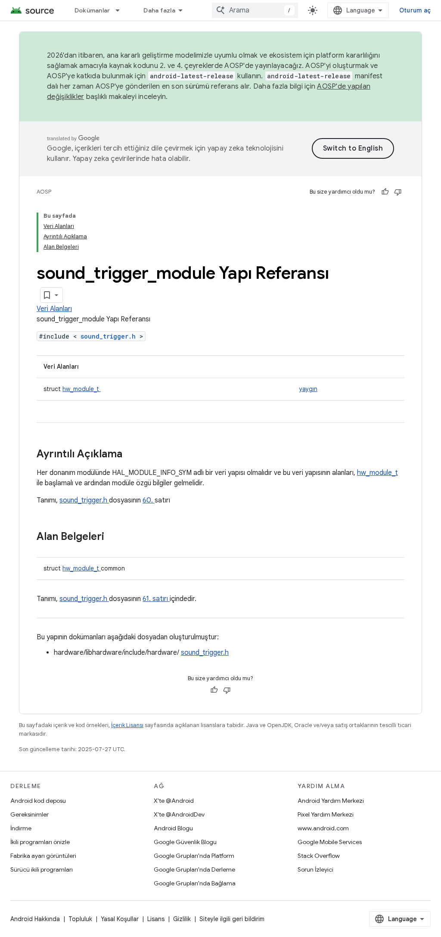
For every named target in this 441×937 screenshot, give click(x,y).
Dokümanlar (92, 10)
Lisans (156, 918)
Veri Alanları (54, 309)
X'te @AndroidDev (179, 814)
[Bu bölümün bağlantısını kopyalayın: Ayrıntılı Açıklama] (133, 455)
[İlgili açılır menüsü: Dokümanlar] (121, 10)
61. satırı (156, 599)
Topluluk (80, 918)
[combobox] (255, 10)
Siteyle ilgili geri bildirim (231, 918)
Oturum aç (415, 10)
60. (149, 500)
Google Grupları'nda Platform (194, 856)
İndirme (20, 828)
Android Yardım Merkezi (331, 800)
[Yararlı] (385, 191)
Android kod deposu (38, 800)
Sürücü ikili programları (41, 869)
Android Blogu (173, 828)
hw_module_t (81, 389)
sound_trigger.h (110, 336)
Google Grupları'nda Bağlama (195, 883)
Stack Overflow (319, 856)
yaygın (308, 389)
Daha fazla (159, 10)
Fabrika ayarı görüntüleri (43, 856)
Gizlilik (182, 918)
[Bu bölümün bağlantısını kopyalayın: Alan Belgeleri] (115, 537)
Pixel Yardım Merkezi (326, 814)
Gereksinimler (29, 814)
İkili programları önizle (40, 842)
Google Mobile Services (330, 842)
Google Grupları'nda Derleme (194, 869)
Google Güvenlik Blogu (185, 842)
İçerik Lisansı (127, 725)
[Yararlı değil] (397, 191)
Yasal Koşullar (120, 918)
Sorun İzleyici (315, 869)
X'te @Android (174, 800)
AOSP (44, 191)
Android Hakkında (35, 918)
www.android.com (323, 828)
